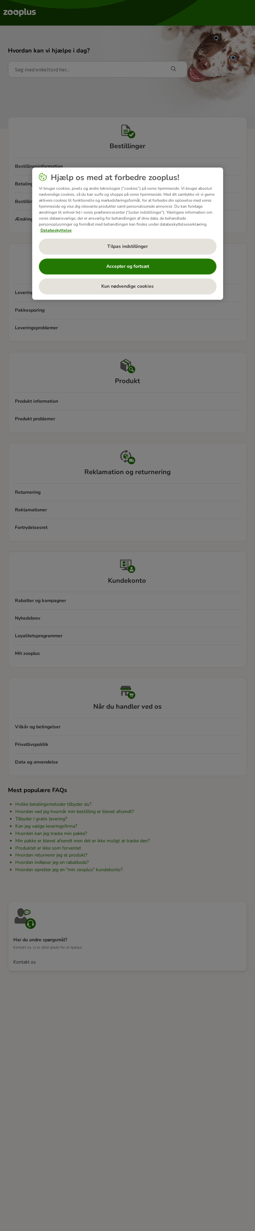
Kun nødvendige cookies (127, 286)
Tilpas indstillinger (127, 246)
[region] (127, 233)
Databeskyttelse (56, 230)
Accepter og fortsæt (127, 266)
